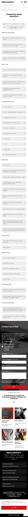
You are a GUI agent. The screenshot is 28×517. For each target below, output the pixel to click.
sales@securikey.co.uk (14, 496)
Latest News (13, 455)
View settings (14, 511)
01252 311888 (13, 27)
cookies (7, 501)
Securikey (8, 2)
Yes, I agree (14, 507)
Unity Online (17, 515)
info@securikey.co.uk (9, 344)
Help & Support (20, 457)
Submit (14, 386)
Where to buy (20, 455)
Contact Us (14, 459)
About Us (6, 455)
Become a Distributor (9, 457)
